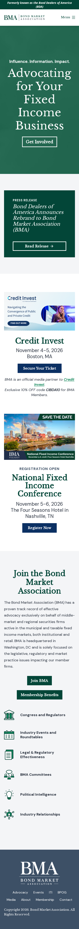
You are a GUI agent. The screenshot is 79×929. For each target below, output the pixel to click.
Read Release (37, 246)
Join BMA (39, 681)
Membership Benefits (40, 695)
